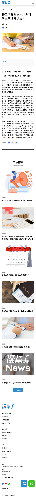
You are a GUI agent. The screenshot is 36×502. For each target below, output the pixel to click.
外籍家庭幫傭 (5, 420)
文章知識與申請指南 (7, 432)
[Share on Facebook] (3, 28)
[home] (6, 2)
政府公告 (4, 435)
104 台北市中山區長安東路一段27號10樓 (12, 467)
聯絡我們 (4, 457)
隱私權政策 (5, 488)
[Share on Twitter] (7, 28)
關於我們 (4, 448)
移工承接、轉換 (6, 423)
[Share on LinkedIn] (16, 143)
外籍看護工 (5, 417)
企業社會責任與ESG (7, 451)
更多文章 (18, 390)
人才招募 (4, 454)
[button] (32, 3)
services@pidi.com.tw (8, 477)
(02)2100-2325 (6, 472)
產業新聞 (4, 438)
